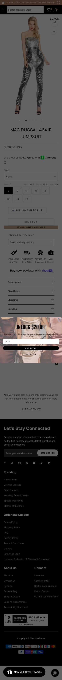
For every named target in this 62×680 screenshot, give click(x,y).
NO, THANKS (31, 354)
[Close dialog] (59, 319)
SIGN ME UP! (31, 348)
